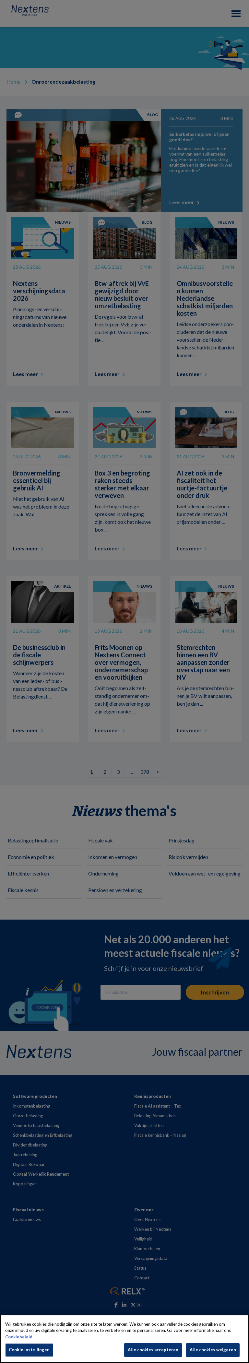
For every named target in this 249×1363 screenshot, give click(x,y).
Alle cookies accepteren (153, 1349)
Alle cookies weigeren (213, 1349)
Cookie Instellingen (29, 1349)
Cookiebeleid (18, 1336)
